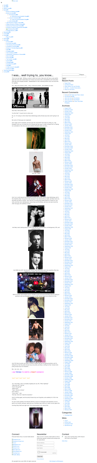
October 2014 (68, 263)
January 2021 (68, 144)
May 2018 (67, 195)
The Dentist (77, 98)
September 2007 (69, 398)
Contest (6, 33)
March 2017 (67, 217)
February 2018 (68, 200)
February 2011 (68, 333)
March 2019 (68, 179)
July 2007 (67, 401)
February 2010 (68, 352)
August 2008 (68, 381)
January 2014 (68, 278)
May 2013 (67, 290)
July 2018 (67, 192)
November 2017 (69, 205)
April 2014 (67, 273)
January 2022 (68, 125)
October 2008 (68, 378)
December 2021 (69, 127)
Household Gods (10, 64)
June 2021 (67, 136)
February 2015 (68, 257)
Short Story (9, 56)
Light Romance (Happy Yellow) (14, 22)
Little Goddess (12, 21)
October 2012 (68, 301)
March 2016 (68, 236)
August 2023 (68, 108)
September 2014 (69, 265)
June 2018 (67, 194)
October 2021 (68, 130)
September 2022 (69, 113)
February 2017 (68, 219)
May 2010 (67, 347)
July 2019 (67, 173)
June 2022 (67, 117)
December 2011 (68, 317)
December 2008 (69, 374)
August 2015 (68, 247)
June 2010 (67, 346)
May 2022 (67, 119)
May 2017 (67, 214)
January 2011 (68, 335)
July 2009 (67, 363)
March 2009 (68, 370)
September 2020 (69, 151)
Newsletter (6, 32)
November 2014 (69, 262)
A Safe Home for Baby (11, 67)
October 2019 (68, 168)
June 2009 (67, 365)
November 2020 (69, 148)
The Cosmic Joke (10, 59)
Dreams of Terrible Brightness (13, 48)
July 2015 (67, 249)
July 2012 (67, 306)
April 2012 (67, 311)
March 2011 (67, 332)
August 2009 (68, 362)
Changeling (9, 62)
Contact (6, 71)
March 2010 (68, 351)
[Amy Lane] (15, 0)
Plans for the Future (69, 89)
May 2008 (67, 386)
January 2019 (68, 182)
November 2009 (69, 357)
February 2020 (68, 162)
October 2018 (68, 187)
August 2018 (68, 190)
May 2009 (67, 367)
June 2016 (67, 232)
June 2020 (67, 155)
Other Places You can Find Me (72, 86)
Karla (66, 95)
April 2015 (67, 254)
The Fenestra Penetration (12, 44)
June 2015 (67, 251)
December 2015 (69, 241)
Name (7, 49)
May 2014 (67, 271)
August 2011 (68, 324)
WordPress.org (68, 425)
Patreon (6, 38)
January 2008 (68, 392)
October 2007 (68, 397)
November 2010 (69, 338)
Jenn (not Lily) (68, 98)
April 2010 (67, 349)
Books (5, 10)
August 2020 (68, 152)
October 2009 (68, 359)
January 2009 (68, 373)
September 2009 (69, 360)
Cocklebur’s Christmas (11, 46)
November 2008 (69, 376)
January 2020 (68, 163)
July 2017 (67, 211)
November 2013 (69, 281)
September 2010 (69, 341)
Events (5, 35)
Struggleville (9, 51)
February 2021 (68, 143)
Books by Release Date (12, 11)
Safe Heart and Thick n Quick (76, 95)
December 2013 (69, 279)
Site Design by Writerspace (56, 461)
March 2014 (68, 274)
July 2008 (67, 382)
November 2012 (69, 300)
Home (5, 5)
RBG (73, 96)
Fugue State (68, 83)
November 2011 (68, 319)
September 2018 (69, 189)
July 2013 (67, 287)
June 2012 (67, 308)
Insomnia (8, 60)
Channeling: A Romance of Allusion (15, 54)
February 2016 (68, 238)
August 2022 (68, 114)
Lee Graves (67, 96)
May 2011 (67, 328)
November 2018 (69, 186)
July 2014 (67, 268)
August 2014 (68, 267)
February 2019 (68, 181)
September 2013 (69, 284)
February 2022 (68, 124)
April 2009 (67, 368)
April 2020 (67, 159)
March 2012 (68, 313)
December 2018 (69, 184)
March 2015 (68, 255)
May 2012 (67, 309)
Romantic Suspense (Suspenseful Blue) (16, 27)
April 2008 (67, 387)
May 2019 (67, 176)
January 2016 (68, 240)
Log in (66, 420)
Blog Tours (9, 37)
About (5, 6)
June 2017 (67, 213)
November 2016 (69, 224)
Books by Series (10, 13)
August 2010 (68, 343)
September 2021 (69, 132)
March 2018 (68, 198)
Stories (5, 40)
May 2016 (67, 233)
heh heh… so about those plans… (73, 88)
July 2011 (67, 325)
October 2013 (68, 282)
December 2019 (69, 165)
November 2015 (69, 243)
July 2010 (67, 344)
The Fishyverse (12, 14)
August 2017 (68, 209)
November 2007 (69, 395)
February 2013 (68, 295)
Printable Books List (11, 30)
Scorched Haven (10, 43)
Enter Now (64, 441)
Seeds (7, 65)
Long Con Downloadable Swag (19, 19)
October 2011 (68, 320)
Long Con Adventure (14, 18)
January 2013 (68, 297)
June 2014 (67, 270)
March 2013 (68, 294)
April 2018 (67, 197)
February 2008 (68, 390)
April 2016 (67, 235)
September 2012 (69, 303)
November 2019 (69, 167)
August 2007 (68, 400)
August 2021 (68, 133)
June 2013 (67, 289)
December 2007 (69, 393)
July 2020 (67, 154)
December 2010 (69, 336)
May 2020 (67, 157)
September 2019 (69, 170)
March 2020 (68, 160)
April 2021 (67, 140)
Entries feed (68, 422)
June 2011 (67, 327)
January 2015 (68, 259)
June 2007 (67, 403)
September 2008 (69, 379)
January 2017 (68, 221)
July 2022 (67, 116)
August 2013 (68, 286)
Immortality (9, 57)
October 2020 (68, 149)
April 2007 (67, 406)
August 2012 (68, 305)
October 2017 (68, 206)
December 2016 (69, 222)
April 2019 (67, 178)
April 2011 (67, 330)
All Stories (8, 41)
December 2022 (69, 109)
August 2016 (68, 228)
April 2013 (67, 292)
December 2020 (69, 146)
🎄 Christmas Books (11, 29)
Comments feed (69, 423)
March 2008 (68, 389)
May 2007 (67, 405)
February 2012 (68, 314)
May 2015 (67, 252)
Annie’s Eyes (9, 68)
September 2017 (69, 208)
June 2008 (67, 384)
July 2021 (67, 135)
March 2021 (68, 141)
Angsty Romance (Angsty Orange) (14, 24)
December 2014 (69, 260)
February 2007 (68, 409)
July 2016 (67, 230)
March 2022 (68, 122)
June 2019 (67, 174)
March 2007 (68, 408)
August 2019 (68, 171)
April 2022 (67, 121)
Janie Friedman (68, 101)
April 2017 (67, 216)
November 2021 (69, 128)
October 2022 (68, 111)
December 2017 (69, 203)
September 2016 (69, 227)
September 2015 (69, 246)
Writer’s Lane (7, 8)
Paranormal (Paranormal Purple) (14, 25)
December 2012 (69, 298)
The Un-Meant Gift (11, 52)
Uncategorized (68, 415)
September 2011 (69, 322)
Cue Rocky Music (69, 84)
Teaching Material (8, 70)
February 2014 (68, 276)
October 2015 (68, 244)
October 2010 (68, 340)
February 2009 (68, 371)
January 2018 (68, 201)
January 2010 (68, 354)
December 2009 (69, 355)
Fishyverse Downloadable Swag (19, 16)
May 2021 (67, 138)
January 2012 (68, 316)
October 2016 (68, 225)
